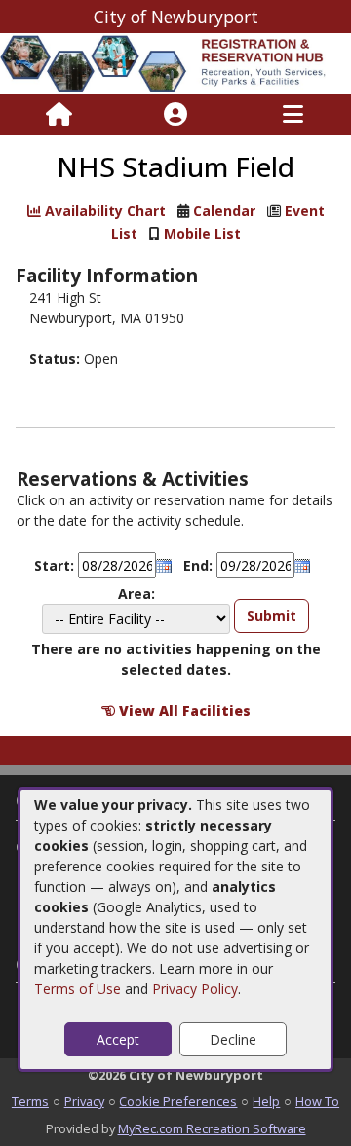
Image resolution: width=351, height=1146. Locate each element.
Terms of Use (77, 989)
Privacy (84, 1101)
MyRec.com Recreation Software (212, 1128)
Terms (30, 1101)
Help (266, 1101)
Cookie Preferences (178, 1101)
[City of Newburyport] (175, 63)
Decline (233, 1039)
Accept (118, 1039)
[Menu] (293, 114)
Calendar (224, 211)
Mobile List (202, 233)
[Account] (175, 114)
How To (317, 1101)
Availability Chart (103, 211)
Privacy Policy (195, 989)
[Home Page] (59, 114)
